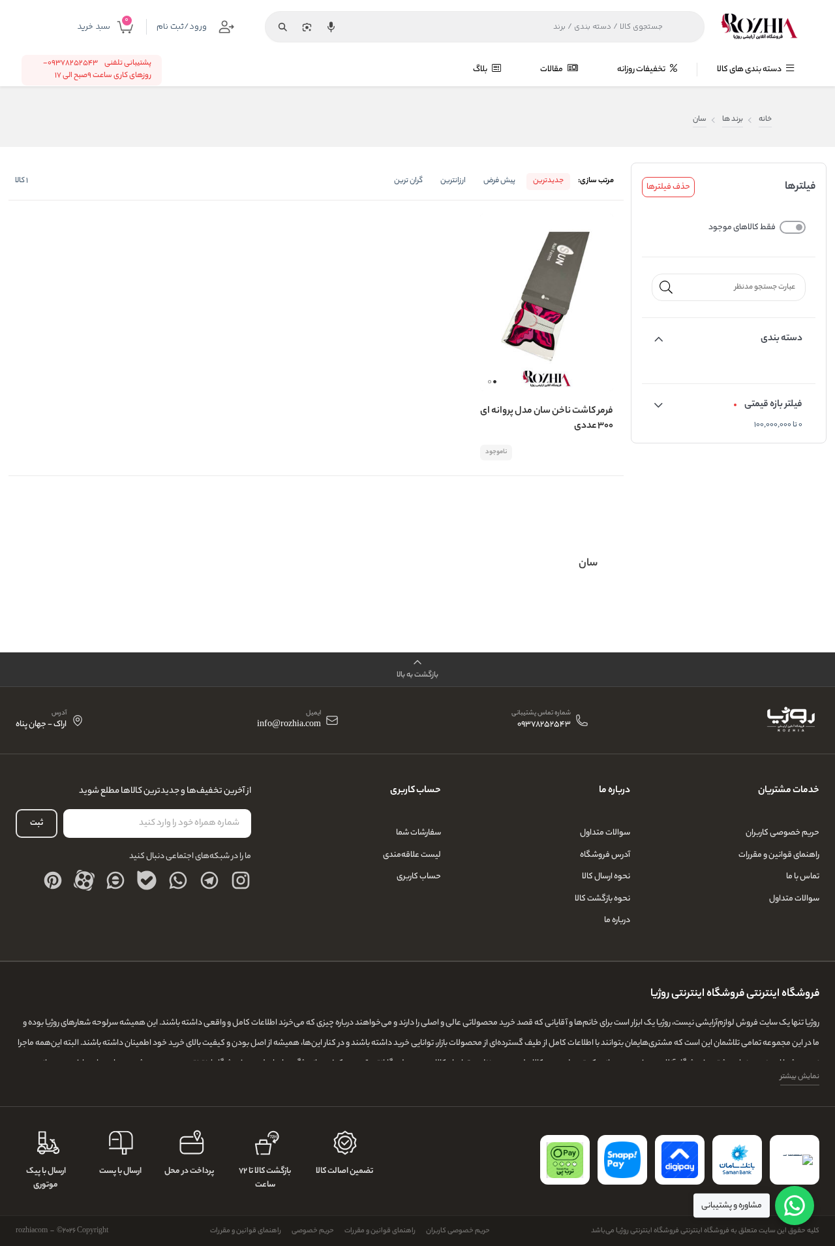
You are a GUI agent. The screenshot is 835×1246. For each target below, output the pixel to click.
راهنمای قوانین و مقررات (778, 855)
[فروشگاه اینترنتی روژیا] (759, 26)
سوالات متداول (794, 899)
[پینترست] (52, 880)
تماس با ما (802, 877)
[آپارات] (84, 880)
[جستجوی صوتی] (331, 27)
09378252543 (544, 725)
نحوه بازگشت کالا (602, 899)
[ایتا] (115, 880)
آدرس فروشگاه (605, 855)
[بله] (146, 880)
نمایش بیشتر (799, 1076)
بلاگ (481, 69)
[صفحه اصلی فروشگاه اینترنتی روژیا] (790, 720)
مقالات (552, 69)
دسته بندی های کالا (750, 69)
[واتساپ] (178, 880)
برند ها (732, 120)
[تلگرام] (209, 880)
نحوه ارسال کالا (606, 877)
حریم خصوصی (313, 1231)
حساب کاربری (419, 877)
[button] (494, 381)
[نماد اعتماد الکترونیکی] (794, 1160)
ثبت (36, 823)
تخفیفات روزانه (642, 69)
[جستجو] (282, 27)
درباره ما (617, 920)
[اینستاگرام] (240, 880)
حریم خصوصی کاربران (782, 833)
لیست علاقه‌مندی (412, 855)
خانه (765, 120)
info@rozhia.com (289, 725)
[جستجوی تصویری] (306, 27)
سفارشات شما (418, 833)
